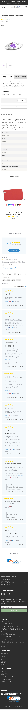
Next (21, 100)
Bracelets (4, 653)
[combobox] (19, 286)
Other (3, 663)
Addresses (4, 674)
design (8, 280)
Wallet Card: (6, 91)
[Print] (4, 114)
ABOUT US (4, 633)
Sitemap (3, 646)
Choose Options (14, 196)
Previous (1, 200)
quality (13, 280)
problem (18, 280)
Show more (5, 283)
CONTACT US (4, 644)
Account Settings (6, 681)
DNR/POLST (4, 656)
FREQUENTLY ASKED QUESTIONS (10, 636)
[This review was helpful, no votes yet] (19, 305)
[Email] (1, 114)
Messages (4, 673)
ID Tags (3, 659)
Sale (2, 664)
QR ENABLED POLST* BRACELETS (10, 628)
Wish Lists (4, 678)
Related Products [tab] (14, 176)
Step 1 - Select (7, 76)
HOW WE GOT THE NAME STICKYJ (10, 638)
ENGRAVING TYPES (6, 621)
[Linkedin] (9, 114)
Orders (3, 671)
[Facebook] (1, 594)
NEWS (3, 625)
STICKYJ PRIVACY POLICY (8, 641)
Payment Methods (7, 676)
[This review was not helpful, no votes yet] (22, 305)
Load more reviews (14, 553)
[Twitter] (6, 114)
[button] (14, 12)
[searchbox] (8, 274)
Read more (7, 359)
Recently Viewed (6, 679)
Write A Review (14, 250)
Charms (3, 661)
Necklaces (4, 654)
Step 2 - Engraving (20, 76)
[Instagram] (4, 594)
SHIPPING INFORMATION (8, 634)
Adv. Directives (6, 658)
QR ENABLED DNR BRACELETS (9, 626)
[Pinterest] (11, 114)
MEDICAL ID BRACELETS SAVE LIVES (11, 639)
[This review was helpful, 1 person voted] (19, 491)
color (4, 280)
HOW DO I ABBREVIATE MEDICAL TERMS (12, 643)
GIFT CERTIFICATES (6, 623)
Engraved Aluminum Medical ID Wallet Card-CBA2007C (13, 213)
